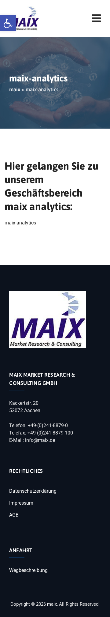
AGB (14, 515)
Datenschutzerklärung (33, 491)
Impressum (21, 503)
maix (52, 604)
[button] (8, 23)
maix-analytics (20, 223)
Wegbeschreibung (28, 570)
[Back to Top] (97, 607)
